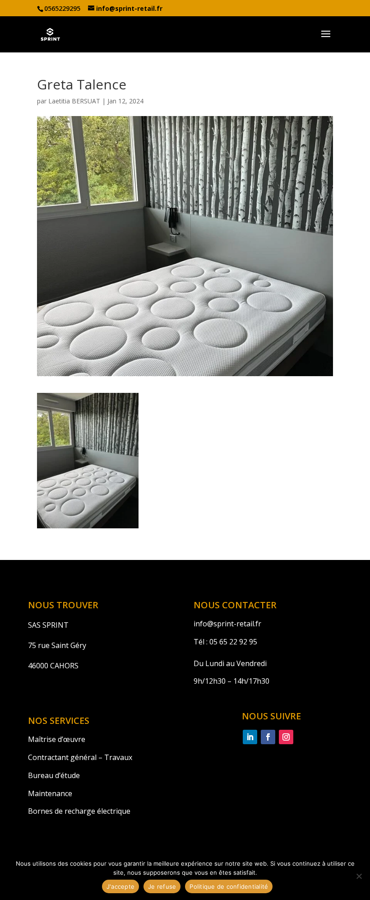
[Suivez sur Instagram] (286, 737)
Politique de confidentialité (229, 886)
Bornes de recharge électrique (79, 811)
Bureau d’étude (54, 775)
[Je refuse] (358, 876)
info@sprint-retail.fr (227, 624)
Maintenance (50, 793)
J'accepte (120, 886)
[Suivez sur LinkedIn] (250, 737)
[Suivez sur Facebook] (268, 737)
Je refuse (162, 886)
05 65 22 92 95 (232, 642)
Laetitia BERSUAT (74, 101)
